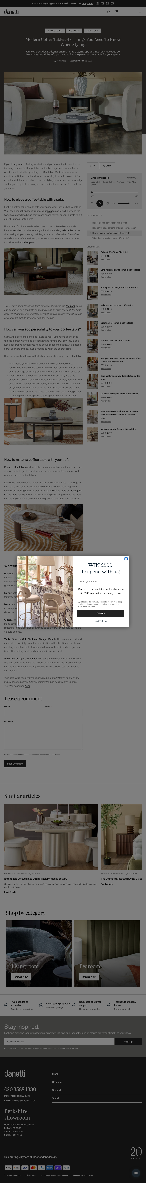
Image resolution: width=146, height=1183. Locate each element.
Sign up (101, 613)
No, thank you (101, 621)
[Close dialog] (126, 558)
